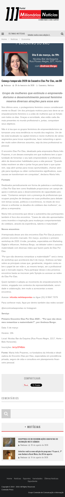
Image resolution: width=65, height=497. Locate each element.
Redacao (7, 85)
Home (4, 39)
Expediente (32, 481)
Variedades (37, 478)
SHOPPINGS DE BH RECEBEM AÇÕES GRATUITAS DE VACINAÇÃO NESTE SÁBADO (38, 440)
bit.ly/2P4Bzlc (18, 347)
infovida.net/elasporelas (21, 297)
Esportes (27, 478)
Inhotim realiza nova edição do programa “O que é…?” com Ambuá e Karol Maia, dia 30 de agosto (40, 452)
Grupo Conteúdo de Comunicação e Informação (45, 492)
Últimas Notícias (51, 478)
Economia (43, 85)
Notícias (51, 85)
